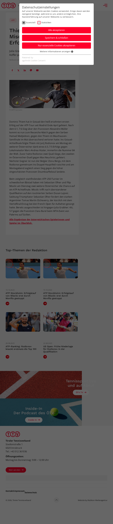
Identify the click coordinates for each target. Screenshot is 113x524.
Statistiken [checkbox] (46, 22)
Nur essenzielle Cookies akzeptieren (56, 45)
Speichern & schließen (56, 37)
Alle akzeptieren (56, 30)
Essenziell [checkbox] (30, 22)
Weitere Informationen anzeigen (55, 51)
